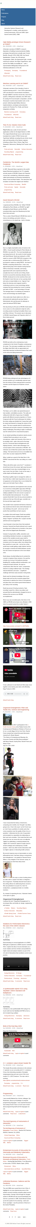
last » (24, 1217)
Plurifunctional (8, 978)
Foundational (23, 70)
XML (4, 1142)
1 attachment (21, 1113)
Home (3, 9)
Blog (2, 20)
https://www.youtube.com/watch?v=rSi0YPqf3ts (16, 626)
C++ (22, 1083)
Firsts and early (8, 149)
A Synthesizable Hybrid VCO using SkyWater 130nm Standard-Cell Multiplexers (15, 991)
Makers (13, 908)
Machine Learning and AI (11, 112)
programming (19, 152)
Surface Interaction (27, 149)
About (3, 23)
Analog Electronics (9, 973)
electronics (24, 978)
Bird (13, 1050)
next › (19, 1217)
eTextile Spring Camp (10, 913)
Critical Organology (9, 1135)
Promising (16, 978)
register (22, 1053)
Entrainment (7, 1166)
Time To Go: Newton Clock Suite (14, 125)
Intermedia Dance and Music (12, 1169)
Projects (3, 16)
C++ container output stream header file (17, 1063)
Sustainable (7, 1050)
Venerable (17, 149)
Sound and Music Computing (12, 184)
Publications (4, 13)
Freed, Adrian (14, 1130)
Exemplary (15, 70)
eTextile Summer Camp (24, 913)
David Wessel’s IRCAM (11, 200)
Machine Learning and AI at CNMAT (15, 83)
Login (16, 1053)
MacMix (24, 184)
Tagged (26, 1140)
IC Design (18, 973)
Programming (7, 1093)
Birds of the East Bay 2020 (12, 1026)
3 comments (18, 981)
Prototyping (7, 70)
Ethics (18, 1135)
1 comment (18, 1086)
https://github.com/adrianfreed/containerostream (16, 1080)
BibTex (9, 1142)
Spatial (16, 187)
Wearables (19, 910)
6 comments (18, 1018)
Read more (18, 76)
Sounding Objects (9, 152)
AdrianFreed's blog (8, 76)
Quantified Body (26, 1169)
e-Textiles (7, 908)
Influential (7, 73)
